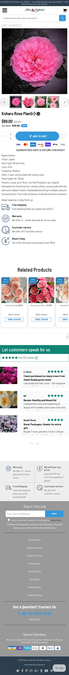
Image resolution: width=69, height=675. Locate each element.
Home (4, 25)
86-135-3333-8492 (37, 613)
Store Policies (34, 571)
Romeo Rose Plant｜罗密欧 (41, 305)
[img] (9, 357)
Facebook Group (34, 595)
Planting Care (34, 563)
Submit (54, 514)
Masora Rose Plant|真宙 (14, 305)
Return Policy (35, 539)
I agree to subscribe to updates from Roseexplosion (36, 520)
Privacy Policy (55, 520)
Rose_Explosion (30, 660)
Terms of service (34, 547)
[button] (31, 444)
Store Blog (34, 579)
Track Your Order (34, 555)
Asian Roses (15, 25)
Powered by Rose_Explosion (34, 664)
